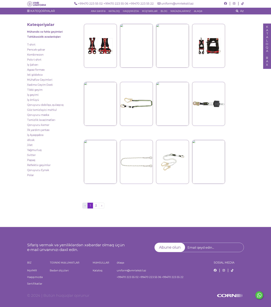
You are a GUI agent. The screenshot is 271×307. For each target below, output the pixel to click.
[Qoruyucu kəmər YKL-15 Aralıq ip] (136, 161)
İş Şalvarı (32, 64)
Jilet (30, 145)
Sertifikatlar (34, 283)
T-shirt (31, 44)
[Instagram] (234, 3)
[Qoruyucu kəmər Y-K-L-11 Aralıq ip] (100, 161)
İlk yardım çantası (38, 129)
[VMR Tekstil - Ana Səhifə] (41, 3)
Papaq (31, 160)
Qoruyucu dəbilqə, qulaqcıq (45, 104)
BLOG (164, 11)
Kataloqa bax (267, 46)
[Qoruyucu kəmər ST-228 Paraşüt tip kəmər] (172, 45)
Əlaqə (198, 11)
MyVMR (32, 270)
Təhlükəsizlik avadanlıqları (44, 36)
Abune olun (170, 247)
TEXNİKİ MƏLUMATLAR (64, 262)
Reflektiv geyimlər (39, 165)
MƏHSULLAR (101, 262)
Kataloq (114, 11)
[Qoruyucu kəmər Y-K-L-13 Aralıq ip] (136, 103)
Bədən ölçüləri (59, 270)
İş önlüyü (33, 99)
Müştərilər (149, 11)
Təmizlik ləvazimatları (41, 119)
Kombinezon (35, 54)
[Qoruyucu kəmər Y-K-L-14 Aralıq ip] (172, 103)
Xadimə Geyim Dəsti (40, 84)
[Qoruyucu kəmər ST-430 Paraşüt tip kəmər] (100, 103)
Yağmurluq (34, 150)
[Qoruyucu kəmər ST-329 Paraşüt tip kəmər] (100, 45)
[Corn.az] (230, 297)
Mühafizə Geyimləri (39, 79)
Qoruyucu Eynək (38, 170)
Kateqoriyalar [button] (42, 11)
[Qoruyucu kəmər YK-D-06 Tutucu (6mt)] (208, 161)
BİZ (29, 262)
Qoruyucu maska (38, 114)
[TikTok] (242, 3)
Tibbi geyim (35, 89)
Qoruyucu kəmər (38, 124)
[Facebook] (225, 3)
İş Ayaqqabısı (35, 134)
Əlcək (31, 140)
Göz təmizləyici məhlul (42, 109)
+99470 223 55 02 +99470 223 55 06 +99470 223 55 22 (116, 3)
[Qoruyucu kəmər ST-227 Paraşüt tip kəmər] (136, 45)
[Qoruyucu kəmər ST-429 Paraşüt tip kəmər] (208, 45)
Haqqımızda (131, 11)
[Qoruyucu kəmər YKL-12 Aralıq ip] (172, 161)
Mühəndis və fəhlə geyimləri (45, 31)
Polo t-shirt (34, 59)
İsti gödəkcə (35, 74)
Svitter (31, 155)
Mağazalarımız (180, 11)
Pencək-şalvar (36, 49)
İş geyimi (33, 94)
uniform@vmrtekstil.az (177, 3)
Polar (30, 175)
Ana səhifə (98, 11)
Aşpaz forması (36, 69)
